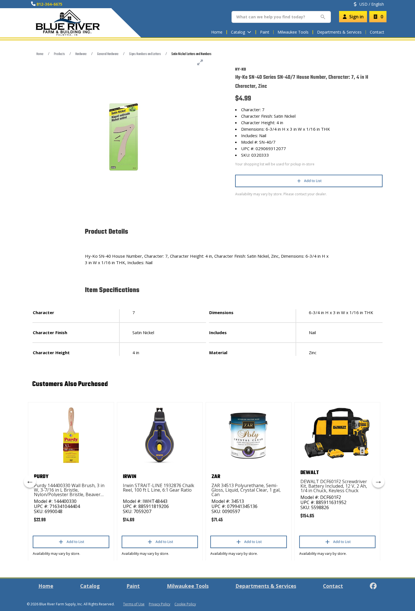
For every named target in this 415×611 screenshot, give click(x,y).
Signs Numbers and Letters (145, 54)
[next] (378, 481)
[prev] (30, 481)
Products (59, 54)
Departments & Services (339, 32)
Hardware (81, 54)
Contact (377, 32)
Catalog (90, 585)
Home (216, 32)
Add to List (313, 180)
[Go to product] (71, 435)
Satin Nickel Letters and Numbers (191, 54)
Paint (264, 32)
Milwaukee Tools (293, 32)
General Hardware (108, 54)
